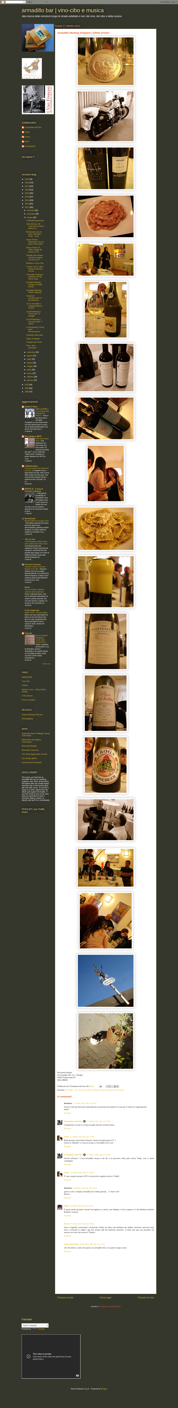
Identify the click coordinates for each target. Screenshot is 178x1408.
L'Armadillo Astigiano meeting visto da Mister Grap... (34, 277)
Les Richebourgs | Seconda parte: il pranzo (34, 321)
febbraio (30, 377)
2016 (27, 190)
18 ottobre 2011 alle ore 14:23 (85, 1188)
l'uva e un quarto (28, 700)
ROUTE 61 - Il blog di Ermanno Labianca (34, 490)
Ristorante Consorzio (30, 750)
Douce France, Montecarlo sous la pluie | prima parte (35, 242)
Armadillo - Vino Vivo (73, 1090)
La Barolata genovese (35, 220)
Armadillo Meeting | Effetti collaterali (34, 291)
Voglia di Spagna (33, 339)
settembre (31, 352)
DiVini (27, 587)
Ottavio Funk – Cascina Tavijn (36, 613)
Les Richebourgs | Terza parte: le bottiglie (33, 314)
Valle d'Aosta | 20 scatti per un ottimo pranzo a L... (35, 226)
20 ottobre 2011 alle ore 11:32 (81, 1206)
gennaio (30, 380)
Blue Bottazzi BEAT (33, 436)
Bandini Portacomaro (115, 1090)
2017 (27, 186)
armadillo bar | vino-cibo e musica (63, 10)
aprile (29, 370)
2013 (27, 200)
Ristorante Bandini (29, 746)
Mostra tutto (46, 663)
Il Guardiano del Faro (73, 1121)
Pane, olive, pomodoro (31, 347)
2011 (27, 207)
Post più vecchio (146, 1297)
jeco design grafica (29, 758)
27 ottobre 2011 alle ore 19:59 (82, 1224)
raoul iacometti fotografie (32, 762)
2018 (27, 183)
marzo (30, 373)
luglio (29, 359)
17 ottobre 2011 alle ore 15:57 (85, 1103)
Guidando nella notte (34, 335)
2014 (27, 197)
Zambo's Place (31, 407)
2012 (27, 204)
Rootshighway (27, 719)
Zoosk (66, 1224)
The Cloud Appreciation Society (34, 754)
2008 (27, 392)
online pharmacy (71, 1244)
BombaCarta (30, 519)
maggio (30, 366)
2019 (27, 179)
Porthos (25, 685)
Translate (41, 1329)
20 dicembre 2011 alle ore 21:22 (92, 1244)
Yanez (66, 1137)
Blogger (104, 1389)
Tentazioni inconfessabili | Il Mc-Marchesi (34, 298)
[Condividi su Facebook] (115, 1086)
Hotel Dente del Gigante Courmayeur (31, 741)
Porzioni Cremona (32, 564)
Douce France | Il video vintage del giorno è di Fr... (34, 249)
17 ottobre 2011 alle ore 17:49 (82, 1137)
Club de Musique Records (32, 715)
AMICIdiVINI (27, 677)
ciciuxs (27, 137)
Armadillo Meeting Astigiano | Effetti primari (34, 284)
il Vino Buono (27, 696)
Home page (105, 1297)
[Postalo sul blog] (109, 1086)
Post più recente (65, 1297)
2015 (27, 193)
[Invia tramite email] (107, 1086)
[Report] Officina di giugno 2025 (37, 521)
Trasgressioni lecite (34, 342)
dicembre (31, 210)
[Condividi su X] (112, 1086)
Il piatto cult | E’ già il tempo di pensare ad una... (34, 269)
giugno (30, 363)
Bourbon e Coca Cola (34, 263)
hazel (27, 141)
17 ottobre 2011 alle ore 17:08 (98, 1121)
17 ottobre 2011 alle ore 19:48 (82, 1173)
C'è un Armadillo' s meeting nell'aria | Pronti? (34, 306)
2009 (27, 388)
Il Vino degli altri (32, 610)
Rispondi (67, 1113)
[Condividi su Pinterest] (117, 1086)
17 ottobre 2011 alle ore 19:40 (98, 1155)
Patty (66, 1206)
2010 (27, 385)
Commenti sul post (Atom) (110, 1306)
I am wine (26, 681)
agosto (30, 356)
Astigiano (102, 1090)
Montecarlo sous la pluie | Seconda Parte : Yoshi (34, 234)
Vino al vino (30, 539)
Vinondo (28, 633)
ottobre (30, 217)
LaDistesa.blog (31, 466)
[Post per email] (100, 1086)
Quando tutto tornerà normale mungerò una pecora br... (34, 257)
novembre (31, 214)
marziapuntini (30, 146)
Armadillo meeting (90, 1090)
